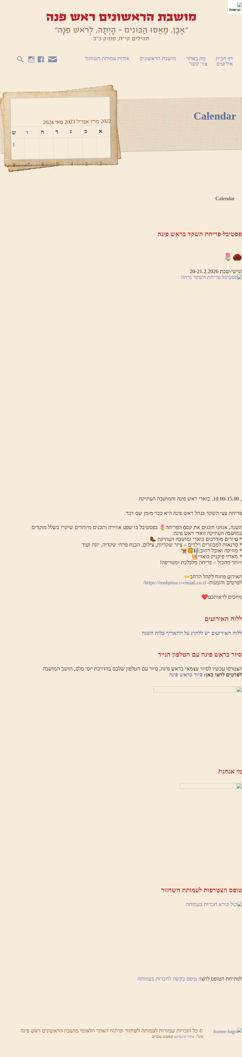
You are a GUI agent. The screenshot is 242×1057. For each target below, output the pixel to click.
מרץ (94, 121)
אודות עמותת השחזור (107, 58)
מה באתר (196, 58)
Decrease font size (12, 9)
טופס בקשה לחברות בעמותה (167, 979)
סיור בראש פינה (185, 675)
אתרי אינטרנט (184, 1036)
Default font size (3, 9)
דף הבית (224, 58)
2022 (105, 121)
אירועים (224, 63)
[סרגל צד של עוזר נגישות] (235, 7)
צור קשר (198, 63)
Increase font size (21, 9)
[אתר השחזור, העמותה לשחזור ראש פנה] (121, 27)
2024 (48, 122)
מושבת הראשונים (158, 58)
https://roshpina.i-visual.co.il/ (174, 582)
